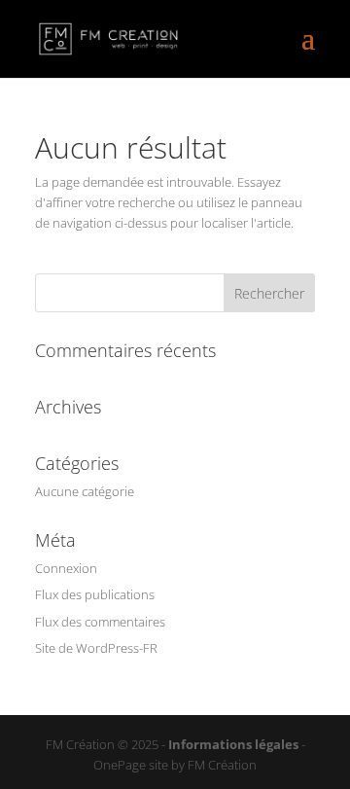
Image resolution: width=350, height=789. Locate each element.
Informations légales (233, 744)
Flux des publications (95, 594)
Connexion (66, 568)
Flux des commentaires (100, 621)
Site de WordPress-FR (96, 648)
